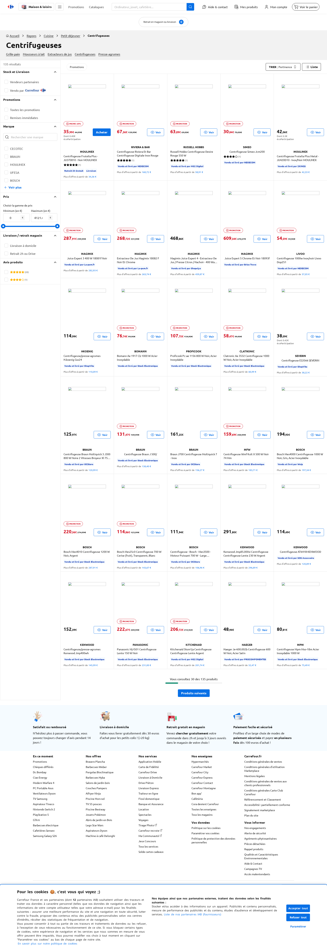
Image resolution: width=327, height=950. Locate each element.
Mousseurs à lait (34, 54)
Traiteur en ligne (148, 793)
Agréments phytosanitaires (260, 838)
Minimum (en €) (12, 210)
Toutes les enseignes (204, 809)
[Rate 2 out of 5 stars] (14, 272)
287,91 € (93, 567)
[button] (60, 7)
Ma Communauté (149, 835)
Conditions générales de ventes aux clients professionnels (265, 783)
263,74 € (146, 274)
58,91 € (199, 172)
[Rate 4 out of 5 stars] (20, 272)
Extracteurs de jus (60, 54)
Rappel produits (253, 849)
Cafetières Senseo (43, 830)
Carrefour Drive (148, 772)
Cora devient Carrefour (205, 804)
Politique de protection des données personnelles (213, 840)
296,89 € (253, 567)
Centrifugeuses (85, 54)
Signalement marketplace (259, 810)
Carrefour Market (202, 767)
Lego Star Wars (94, 825)
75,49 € (306, 665)
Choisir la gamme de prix (17, 205)
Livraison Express (149, 788)
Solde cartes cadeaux (151, 851)
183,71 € (253, 469)
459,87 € (199, 274)
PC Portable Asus (43, 788)
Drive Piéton (146, 782)
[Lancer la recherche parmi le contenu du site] (190, 6)
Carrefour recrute (149, 830)
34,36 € (92, 176)
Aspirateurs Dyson (96, 830)
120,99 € (93, 469)
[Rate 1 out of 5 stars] (11, 272)
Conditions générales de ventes (263, 761)
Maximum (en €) (40, 210)
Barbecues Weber (96, 767)
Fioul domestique (149, 798)
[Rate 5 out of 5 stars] (22, 272)
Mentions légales (254, 776)
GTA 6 (36, 820)
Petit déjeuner (70, 36)
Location (144, 809)
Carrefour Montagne (204, 788)
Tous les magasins (202, 814)
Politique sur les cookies (206, 828)
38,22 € (306, 372)
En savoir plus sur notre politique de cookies (47, 943)
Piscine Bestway (95, 809)
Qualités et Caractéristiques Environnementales (261, 856)
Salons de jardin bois (98, 782)
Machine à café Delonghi (100, 835)
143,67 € (146, 567)
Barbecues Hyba (95, 777)
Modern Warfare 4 (43, 782)
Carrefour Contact (202, 782)
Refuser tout (298, 917)
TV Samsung (40, 798)
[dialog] (163, 917)
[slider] (3, 226)
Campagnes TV (253, 868)
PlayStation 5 (41, 814)
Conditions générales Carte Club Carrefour (263, 792)
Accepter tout (298, 908)
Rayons (31, 36)
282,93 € (93, 270)
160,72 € (146, 172)
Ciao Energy (40, 777)
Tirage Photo (147, 825)
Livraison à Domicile (150, 777)
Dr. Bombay (39, 772)
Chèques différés (43, 767)
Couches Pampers (96, 788)
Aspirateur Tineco (43, 804)
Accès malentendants (257, 874)
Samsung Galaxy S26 (45, 835)
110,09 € (93, 371)
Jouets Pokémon (96, 814)
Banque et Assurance (151, 804)
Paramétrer (298, 926)
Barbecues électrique (45, 825)
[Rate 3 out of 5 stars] (17, 272)
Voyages (143, 820)
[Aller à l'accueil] (11, 7)
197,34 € (306, 469)
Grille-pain (13, 54)
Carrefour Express (202, 777)
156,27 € (199, 469)
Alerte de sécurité (255, 833)
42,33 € (306, 172)
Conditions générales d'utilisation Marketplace (264, 768)
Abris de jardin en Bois (99, 820)
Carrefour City (200, 772)
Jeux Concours (147, 841)
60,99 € (252, 371)
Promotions (77, 67)
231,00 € (146, 665)
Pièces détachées (254, 843)
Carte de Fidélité (149, 767)
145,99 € (93, 665)
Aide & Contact (253, 863)
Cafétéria (197, 798)
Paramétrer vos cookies (205, 833)
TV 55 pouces (94, 804)
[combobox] (153, 7)
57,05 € (306, 274)
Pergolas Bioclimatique (100, 772)
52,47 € (252, 665)
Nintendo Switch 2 (44, 809)
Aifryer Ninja (93, 793)
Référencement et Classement (262, 799)
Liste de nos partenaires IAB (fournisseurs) (192, 914)
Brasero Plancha (95, 761)
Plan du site (251, 815)
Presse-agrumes (109, 54)
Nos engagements (255, 828)
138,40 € (146, 466)
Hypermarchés (200, 761)
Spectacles (145, 814)
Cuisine (49, 36)
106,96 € (199, 567)
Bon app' (197, 793)
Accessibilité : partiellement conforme (267, 804)
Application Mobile (150, 761)
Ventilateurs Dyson (44, 793)
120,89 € (306, 563)
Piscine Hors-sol (95, 798)
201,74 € (199, 665)
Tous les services (148, 846)
